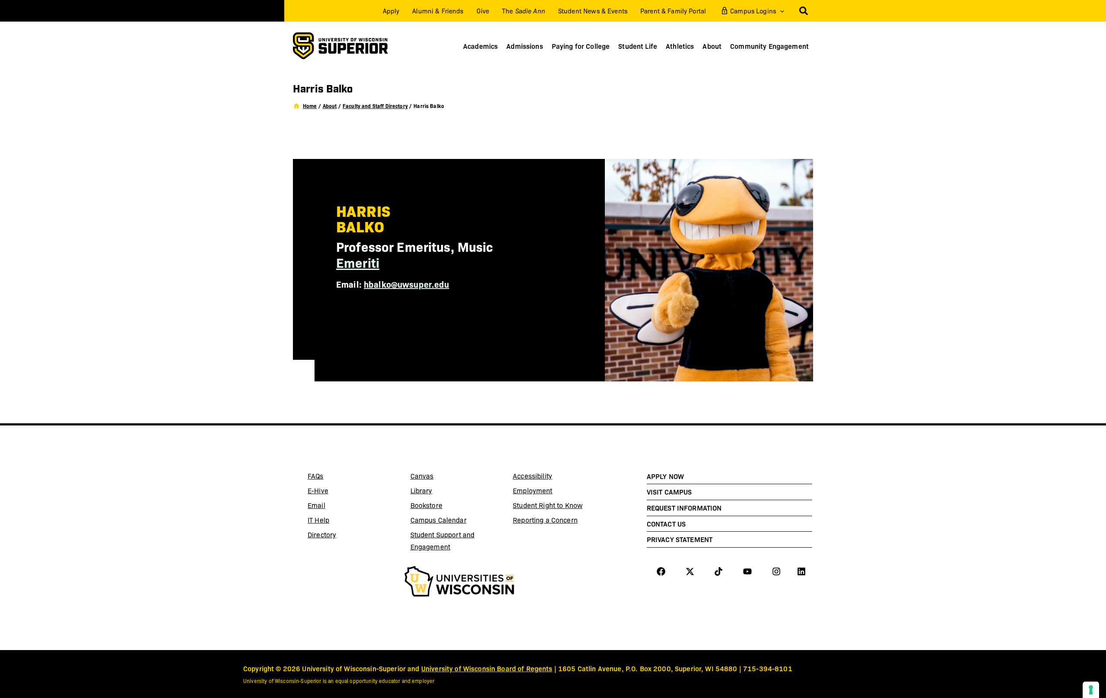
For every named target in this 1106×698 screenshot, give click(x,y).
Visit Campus (669, 491)
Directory (322, 534)
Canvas (442, 477)
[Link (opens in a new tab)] (459, 582)
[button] (780, 11)
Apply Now (665, 476)
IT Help (340, 521)
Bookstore (442, 507)
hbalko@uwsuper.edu (406, 284)
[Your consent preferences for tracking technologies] (1091, 690)
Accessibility (532, 475)
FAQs (316, 475)
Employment (532, 490)
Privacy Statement (679, 539)
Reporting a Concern (545, 519)
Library (442, 492)
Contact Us (666, 523)
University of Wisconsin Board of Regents (487, 668)
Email (340, 507)
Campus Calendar (438, 519)
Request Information (684, 507)
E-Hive (340, 492)
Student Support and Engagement (442, 540)
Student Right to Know (547, 505)
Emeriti (357, 262)
